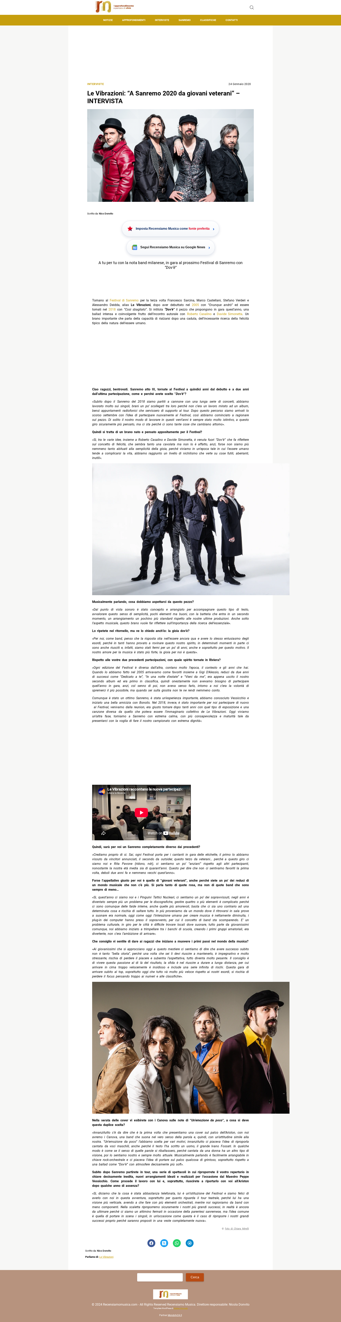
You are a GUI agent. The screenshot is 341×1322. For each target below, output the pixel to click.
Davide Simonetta (229, 314)
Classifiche (208, 20)
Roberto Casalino (199, 314)
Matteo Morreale (181, 1308)
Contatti (232, 20)
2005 (195, 305)
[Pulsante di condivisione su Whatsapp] (177, 1243)
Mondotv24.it (175, 1315)
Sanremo (185, 20)
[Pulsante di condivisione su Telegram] (190, 1243)
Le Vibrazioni (106, 1256)
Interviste (162, 20)
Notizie (108, 20)
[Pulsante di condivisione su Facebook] (151, 1243)
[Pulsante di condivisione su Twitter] (164, 1243)
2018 (112, 309)
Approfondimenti (133, 20)
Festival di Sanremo (124, 300)
